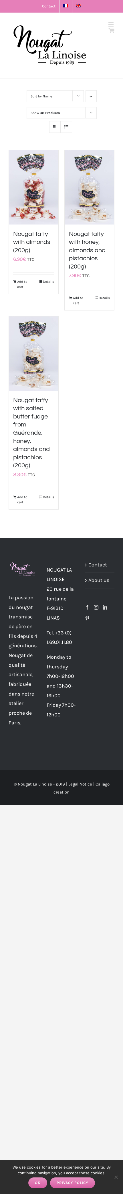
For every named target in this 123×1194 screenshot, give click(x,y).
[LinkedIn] (105, 607)
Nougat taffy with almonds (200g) (31, 242)
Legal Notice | (82, 784)
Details (48, 282)
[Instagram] (96, 607)
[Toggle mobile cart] (111, 30)
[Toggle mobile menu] (111, 24)
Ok (38, 1183)
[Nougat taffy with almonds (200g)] (33, 187)
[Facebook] (87, 607)
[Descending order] (91, 96)
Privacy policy (72, 1183)
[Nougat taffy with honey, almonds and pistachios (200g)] (89, 187)
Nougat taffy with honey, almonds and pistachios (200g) (87, 250)
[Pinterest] (87, 618)
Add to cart (22, 284)
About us (98, 580)
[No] (116, 1177)
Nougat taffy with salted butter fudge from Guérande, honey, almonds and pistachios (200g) (31, 433)
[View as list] (66, 127)
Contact (97, 565)
